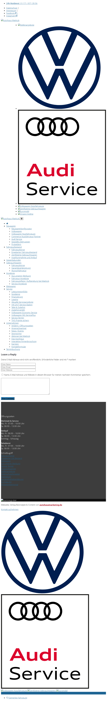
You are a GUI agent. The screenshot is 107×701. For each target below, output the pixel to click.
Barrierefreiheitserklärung (12, 479)
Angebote (10, 273)
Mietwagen (11, 286)
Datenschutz (11, 8)
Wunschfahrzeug (18, 270)
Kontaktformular (18, 346)
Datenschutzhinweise (10, 474)
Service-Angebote (19, 283)
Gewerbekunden (13, 260)
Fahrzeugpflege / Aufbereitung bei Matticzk (30, 281)
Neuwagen (11, 226)
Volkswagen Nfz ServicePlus (23, 315)
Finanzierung (17, 296)
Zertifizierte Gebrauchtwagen (24, 255)
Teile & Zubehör (18, 307)
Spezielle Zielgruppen (20, 241)
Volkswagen (16, 231)
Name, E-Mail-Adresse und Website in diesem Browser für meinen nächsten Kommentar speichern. (47, 374)
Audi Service (16, 239)
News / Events (17, 331)
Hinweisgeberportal (9, 484)
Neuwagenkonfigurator (21, 228)
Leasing (14, 299)
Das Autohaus (17, 338)
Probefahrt (16, 244)
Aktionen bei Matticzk (20, 336)
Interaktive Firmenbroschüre (23, 341)
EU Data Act (6, 482)
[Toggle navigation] (21, 218)
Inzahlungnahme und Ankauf (24, 257)
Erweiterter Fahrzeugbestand (24, 252)
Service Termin (17, 317)
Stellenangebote (8, 471)
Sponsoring (16, 333)
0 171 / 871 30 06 (21, 3)
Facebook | (12, 13)
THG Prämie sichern (20, 320)
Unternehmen (12, 323)
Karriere (15, 344)
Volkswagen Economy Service (24, 312)
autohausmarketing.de (51, 504)
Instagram (11, 15)
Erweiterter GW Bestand (11, 458)
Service (9, 289)
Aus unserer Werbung (21, 275)
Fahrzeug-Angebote (20, 278)
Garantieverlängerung (21, 268)
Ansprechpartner (18, 328)
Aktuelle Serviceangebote (22, 302)
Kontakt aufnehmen (10, 509)
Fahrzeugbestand (14, 247)
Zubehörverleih (18, 310)
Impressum (11, 10)
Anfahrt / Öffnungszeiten (22, 325)
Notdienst (15, 294)
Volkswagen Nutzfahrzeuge (23, 234)
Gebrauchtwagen (13, 262)
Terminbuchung (13, 349)
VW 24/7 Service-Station (21, 304)
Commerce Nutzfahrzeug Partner (26, 236)
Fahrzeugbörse (18, 249)
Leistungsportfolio (19, 291)
